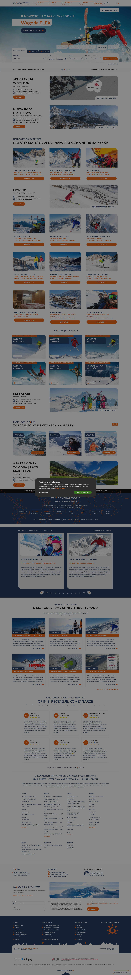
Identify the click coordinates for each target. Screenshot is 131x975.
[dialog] (65, 487)
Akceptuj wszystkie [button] (83, 492)
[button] (43, 492)
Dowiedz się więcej (60, 488)
